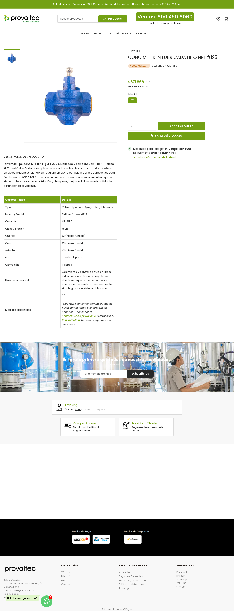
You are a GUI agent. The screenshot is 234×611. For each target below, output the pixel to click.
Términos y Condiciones (132, 580)
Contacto (143, 33)
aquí (78, 409)
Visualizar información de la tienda (155, 157)
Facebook (181, 572)
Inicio (85, 33)
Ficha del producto (168, 136)
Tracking (124, 588)
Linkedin (180, 575)
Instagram (182, 586)
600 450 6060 (11, 593)
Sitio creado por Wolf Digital (117, 609)
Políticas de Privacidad (132, 584)
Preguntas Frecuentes (131, 576)
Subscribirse (140, 374)
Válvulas (122, 33)
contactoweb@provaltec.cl (165, 23)
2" (132, 100)
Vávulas (66, 572)
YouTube (181, 582)
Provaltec (134, 51)
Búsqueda (114, 19)
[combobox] (92, 19)
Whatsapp (182, 579)
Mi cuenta (124, 572)
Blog (63, 580)
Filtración (101, 33)
